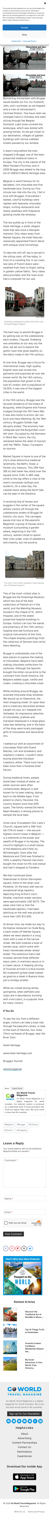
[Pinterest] (19, 1421)
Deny (24, 34)
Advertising (24, 1438)
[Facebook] (8, 1421)
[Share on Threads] (24, 1248)
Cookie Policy (16, 41)
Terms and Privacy (29, 41)
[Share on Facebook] (5, 1248)
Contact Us (24, 1447)
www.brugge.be (12, 1069)
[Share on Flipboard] (18, 1248)
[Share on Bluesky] (30, 1248)
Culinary (33, 1124)
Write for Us (19, 1511)
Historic (8, 1130)
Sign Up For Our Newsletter (24, 1413)
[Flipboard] (40, 1421)
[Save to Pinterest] (12, 1248)
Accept (24, 27)
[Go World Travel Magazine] (10, 1097)
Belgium (8, 1124)
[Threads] (35, 1421)
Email (8, 1212)
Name (8, 1198)
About (7, 1088)
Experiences (24, 1456)
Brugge (21, 1124)
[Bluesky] (30, 1421)
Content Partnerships (24, 1442)
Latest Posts (17, 1088)
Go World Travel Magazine (26, 1094)
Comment (11, 1160)
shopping (22, 1130)
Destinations (24, 1451)
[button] (45, 3)
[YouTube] (24, 1421)
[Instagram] (14, 1421)
